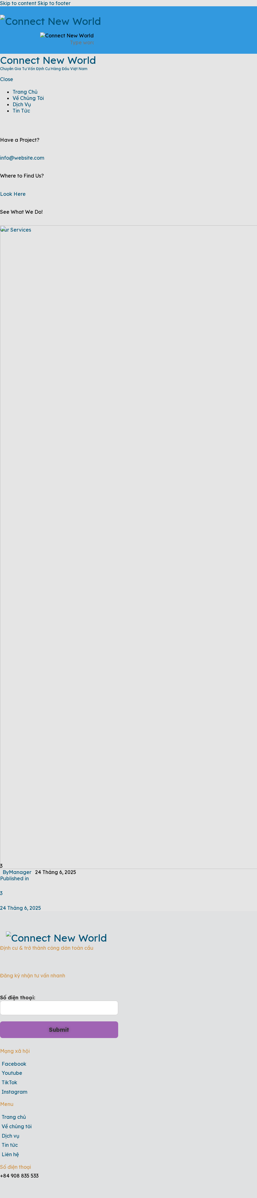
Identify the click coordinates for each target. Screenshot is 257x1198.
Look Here (13, 194)
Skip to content (18, 3)
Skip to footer (54, 3)
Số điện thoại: (17, 997)
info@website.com (22, 158)
